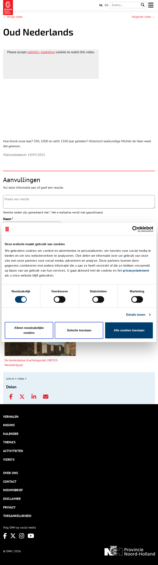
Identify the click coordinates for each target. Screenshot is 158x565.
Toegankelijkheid (17, 516)
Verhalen (11, 416)
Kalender (11, 434)
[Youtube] (31, 536)
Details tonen (135, 314)
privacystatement (136, 270)
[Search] (142, 5)
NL (101, 5)
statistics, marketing (41, 52)
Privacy (9, 507)
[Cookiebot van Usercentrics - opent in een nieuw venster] (135, 229)
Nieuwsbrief (13, 490)
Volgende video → (143, 17)
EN (106, 5)
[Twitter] (13, 536)
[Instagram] (21, 536)
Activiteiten (13, 451)
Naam (8, 219)
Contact (9, 481)
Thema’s (9, 442)
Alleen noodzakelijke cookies (29, 330)
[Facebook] (5, 536)
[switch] (59, 299)
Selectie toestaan (79, 330)
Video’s (8, 459)
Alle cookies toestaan (129, 330)
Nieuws (9, 425)
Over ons (10, 473)
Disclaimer (12, 499)
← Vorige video (13, 17)
